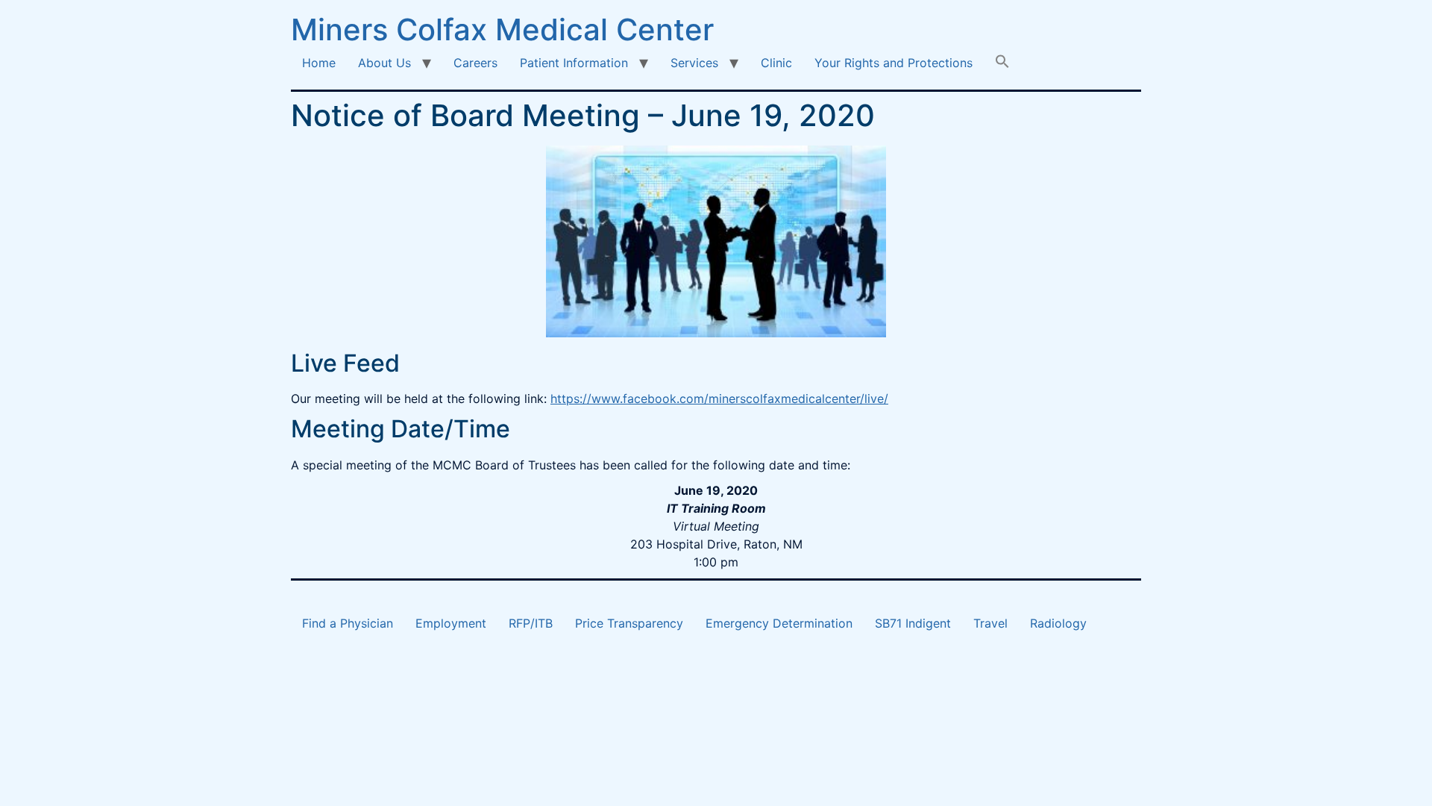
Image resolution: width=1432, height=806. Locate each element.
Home (319, 62)
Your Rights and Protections (893, 62)
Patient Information (574, 62)
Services (694, 62)
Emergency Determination (779, 623)
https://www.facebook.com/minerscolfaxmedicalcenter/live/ (719, 398)
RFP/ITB (531, 623)
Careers (475, 62)
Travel (990, 623)
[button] (1002, 63)
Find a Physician (347, 623)
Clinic (776, 62)
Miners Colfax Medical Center (502, 29)
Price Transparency (629, 623)
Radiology (1058, 623)
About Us (384, 62)
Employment (450, 623)
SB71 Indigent (913, 623)
